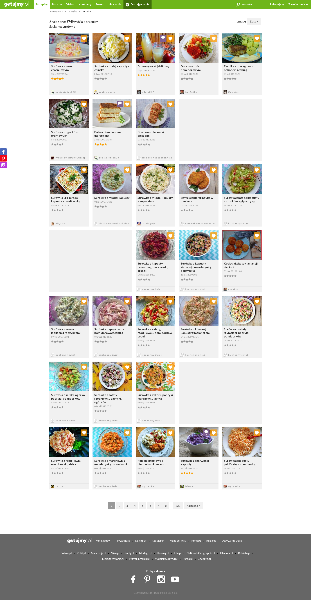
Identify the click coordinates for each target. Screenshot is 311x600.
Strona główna (56, 11)
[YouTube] (176, 578)
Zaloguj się (277, 4)
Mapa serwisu (178, 540)
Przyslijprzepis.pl (139, 558)
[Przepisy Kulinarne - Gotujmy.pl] (16, 4)
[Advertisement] (90, 261)
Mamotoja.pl (98, 553)
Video (70, 4)
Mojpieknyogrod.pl (166, 558)
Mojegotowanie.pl (113, 558)
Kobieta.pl (244, 553)
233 (177, 505)
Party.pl (129, 553)
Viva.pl (115, 553)
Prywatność (123, 540)
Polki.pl (81, 553)
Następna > (193, 505)
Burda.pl (188, 558)
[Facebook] (3, 151)
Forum (100, 4)
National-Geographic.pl (201, 553)
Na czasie (115, 4)
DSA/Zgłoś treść (232, 540)
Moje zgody (103, 540)
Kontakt (196, 540)
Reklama (211, 540)
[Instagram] (3, 165)
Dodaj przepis (139, 4)
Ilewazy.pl (163, 553)
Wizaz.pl (67, 553)
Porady (57, 4)
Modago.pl (145, 553)
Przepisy (42, 4)
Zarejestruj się (298, 4)
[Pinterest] (3, 158)
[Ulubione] (84, 38)
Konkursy (84, 4)
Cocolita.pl (204, 558)
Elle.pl (177, 553)
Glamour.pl (226, 553)
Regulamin (158, 540)
